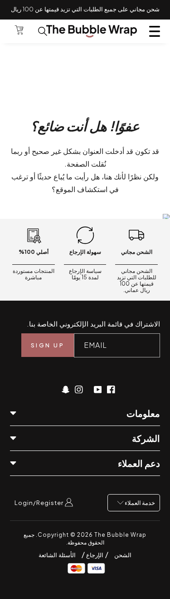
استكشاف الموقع (81, 189)
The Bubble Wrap (120, 534)
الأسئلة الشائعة (57, 555)
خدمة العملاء (139, 502)
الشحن (122, 555)
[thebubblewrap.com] (91, 31)
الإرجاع (94, 555)
